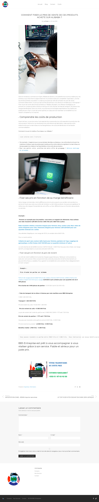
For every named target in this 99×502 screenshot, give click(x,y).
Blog (46, 4)
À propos (37, 471)
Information (33, 387)
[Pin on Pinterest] (80, 387)
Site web (21, 442)
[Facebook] (93, 498)
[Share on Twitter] (77, 387)
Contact (52, 4)
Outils (59, 4)
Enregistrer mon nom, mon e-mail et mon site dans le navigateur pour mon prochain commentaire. (49, 451)
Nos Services (38, 473)
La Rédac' (46, 21)
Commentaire (23, 415)
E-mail (53, 435)
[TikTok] (96, 498)
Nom (20, 435)
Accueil (40, 4)
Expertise (26, 387)
